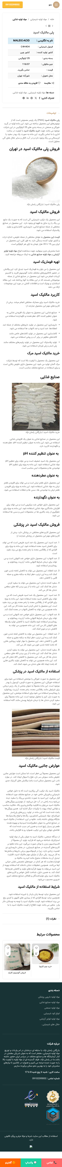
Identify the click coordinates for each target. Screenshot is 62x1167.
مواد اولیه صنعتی (52, 1008)
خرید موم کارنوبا (45, 966)
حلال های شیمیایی (51, 1024)
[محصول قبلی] (52, 25)
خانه (52, 19)
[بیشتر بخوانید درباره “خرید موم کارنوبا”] (36, 953)
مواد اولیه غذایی (20, 19)
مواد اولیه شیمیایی (38, 19)
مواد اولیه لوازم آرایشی (50, 1019)
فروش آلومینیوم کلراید (17, 972)
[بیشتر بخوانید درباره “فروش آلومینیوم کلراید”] (8, 953)
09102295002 (13, 4)
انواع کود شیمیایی (52, 1013)
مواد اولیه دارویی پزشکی (49, 997)
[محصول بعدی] (46, 25)
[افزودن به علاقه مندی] (36, 948)
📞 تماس (52, 1163)
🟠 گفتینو (10, 1163)
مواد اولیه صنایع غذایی (41, 254)
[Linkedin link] (28, 98)
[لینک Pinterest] (32, 98)
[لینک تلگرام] (24, 98)
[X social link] (36, 98)
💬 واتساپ (31, 1163)
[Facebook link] (39, 98)
